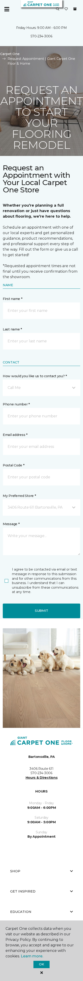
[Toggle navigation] (7, 9)
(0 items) (75, 9)
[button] (57, 9)
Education (20, 912)
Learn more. (32, 956)
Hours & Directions (42, 778)
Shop (15, 871)
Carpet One (10, 54)
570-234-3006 (41, 36)
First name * (12, 298)
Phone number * (16, 404)
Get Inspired (23, 891)
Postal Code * (13, 465)
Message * (11, 524)
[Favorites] (66, 9)
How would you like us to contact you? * (35, 376)
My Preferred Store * (19, 495)
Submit (41, 611)
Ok (41, 964)
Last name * (12, 329)
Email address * (15, 434)
